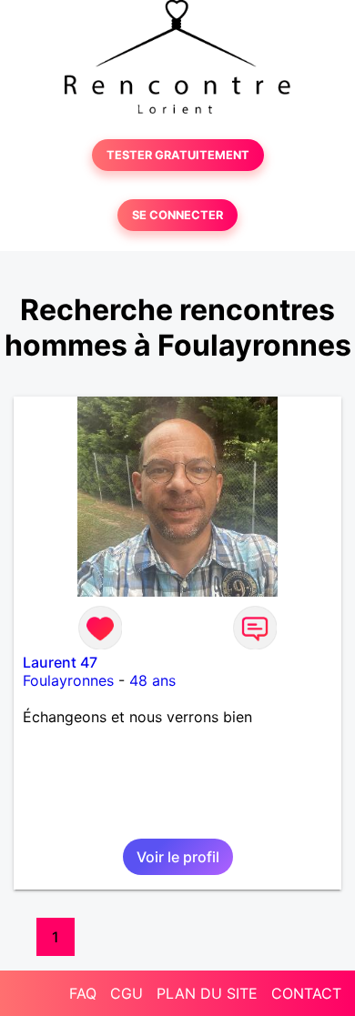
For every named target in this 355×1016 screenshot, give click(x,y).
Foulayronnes (68, 680)
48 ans (152, 680)
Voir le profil (178, 857)
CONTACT (306, 993)
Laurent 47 (60, 662)
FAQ (82, 993)
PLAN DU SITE (207, 993)
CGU (126, 993)
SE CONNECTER (177, 215)
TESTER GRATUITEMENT (177, 155)
